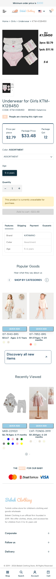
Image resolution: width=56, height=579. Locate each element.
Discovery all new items (20, 356)
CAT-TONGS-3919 (40, 431)
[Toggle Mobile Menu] (4, 11)
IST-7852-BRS (37, 334)
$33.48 (28, 135)
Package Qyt (46, 131)
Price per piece (10, 131)
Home (5, 21)
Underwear (23, 21)
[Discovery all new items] (46, 357)
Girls (13, 21)
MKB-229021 (10, 431)
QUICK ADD (14, 329)
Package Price (28, 131)
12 (45, 137)
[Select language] (42, 11)
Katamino (41, 110)
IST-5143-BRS (10, 334)
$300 (40, 3)
